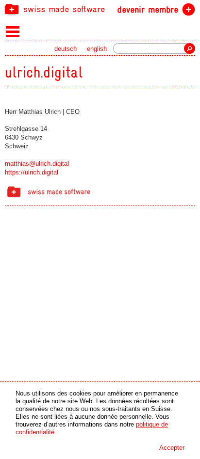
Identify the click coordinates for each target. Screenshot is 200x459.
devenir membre (147, 9)
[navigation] (100, 8)
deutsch (65, 48)
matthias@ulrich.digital (37, 163)
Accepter (171, 447)
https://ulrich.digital (31, 172)
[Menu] (13, 31)
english (97, 48)
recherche (189, 48)
